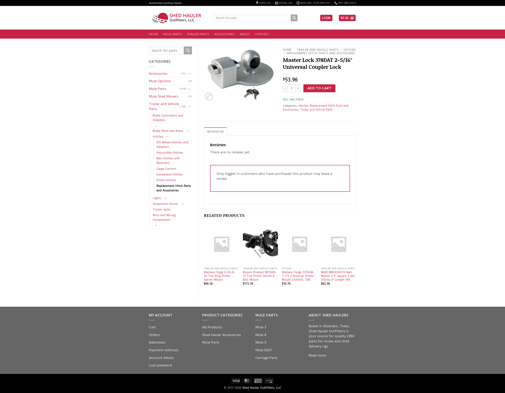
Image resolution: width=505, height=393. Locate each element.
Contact (262, 34)
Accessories (224, 34)
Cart (152, 327)
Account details (161, 358)
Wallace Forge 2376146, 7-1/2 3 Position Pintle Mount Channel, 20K (298, 275)
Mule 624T (263, 350)
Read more (317, 355)
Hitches (158, 136)
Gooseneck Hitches (169, 174)
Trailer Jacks (161, 209)
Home (153, 34)
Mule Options (160, 81)
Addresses (157, 342)
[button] (326, 18)
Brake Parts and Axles (168, 131)
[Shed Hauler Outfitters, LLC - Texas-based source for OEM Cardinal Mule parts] (178, 17)
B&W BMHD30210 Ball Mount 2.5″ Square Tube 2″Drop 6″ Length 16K (338, 275)
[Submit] (294, 18)
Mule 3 (260, 327)
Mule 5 (260, 342)
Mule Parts (172, 34)
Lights (157, 198)
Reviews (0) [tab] (215, 131)
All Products (212, 327)
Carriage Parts (266, 358)
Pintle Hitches (166, 180)
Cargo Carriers (166, 168)
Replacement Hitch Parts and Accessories (173, 188)
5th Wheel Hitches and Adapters (172, 145)
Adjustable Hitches (169, 152)
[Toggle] (189, 73)
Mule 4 (260, 335)
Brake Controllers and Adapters (168, 118)
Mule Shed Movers (163, 96)
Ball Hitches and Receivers (167, 160)
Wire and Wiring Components (164, 217)
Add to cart (319, 88)
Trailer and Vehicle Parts (164, 106)
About (245, 34)
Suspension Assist (165, 204)
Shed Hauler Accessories (221, 335)
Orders (154, 335)
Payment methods (164, 350)
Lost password (160, 365)
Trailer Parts (198, 34)
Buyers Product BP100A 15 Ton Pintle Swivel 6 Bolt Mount (259, 275)
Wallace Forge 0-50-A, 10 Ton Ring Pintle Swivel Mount (219, 275)
